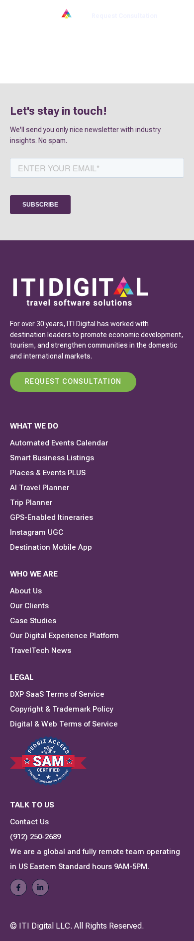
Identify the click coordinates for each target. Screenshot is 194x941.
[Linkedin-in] (40, 887)
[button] (179, 16)
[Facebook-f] (18, 887)
